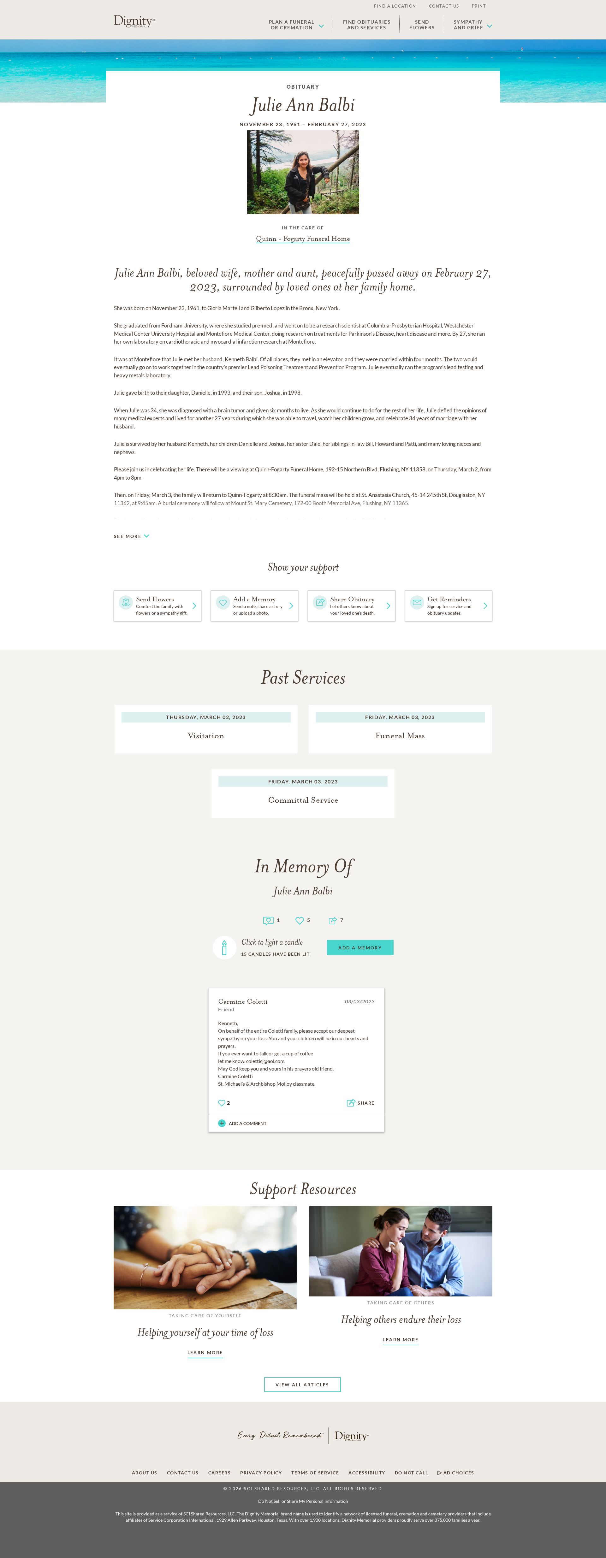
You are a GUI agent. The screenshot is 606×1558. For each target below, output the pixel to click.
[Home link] (134, 21)
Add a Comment (247, 1123)
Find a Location (395, 6)
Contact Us (444, 6)
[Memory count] (268, 920)
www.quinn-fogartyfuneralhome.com (301, 520)
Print (479, 6)
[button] (296, 24)
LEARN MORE (205, 1352)
